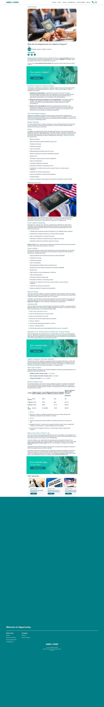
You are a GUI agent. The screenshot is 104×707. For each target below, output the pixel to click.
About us (88, 2)
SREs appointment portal (57, 93)
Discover (54, 2)
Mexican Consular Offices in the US (54, 333)
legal (34, 493)
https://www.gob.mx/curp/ (40, 311)
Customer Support (80, 2)
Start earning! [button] (36, 78)
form (31, 335)
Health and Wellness (11, 637)
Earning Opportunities (11, 639)
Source (32, 412)
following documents (33, 229)
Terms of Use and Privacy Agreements (52, 648)
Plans (59, 2)
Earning (64, 2)
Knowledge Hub (71, 2)
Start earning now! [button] (37, 468)
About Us (24, 635)
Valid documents (67, 135)
